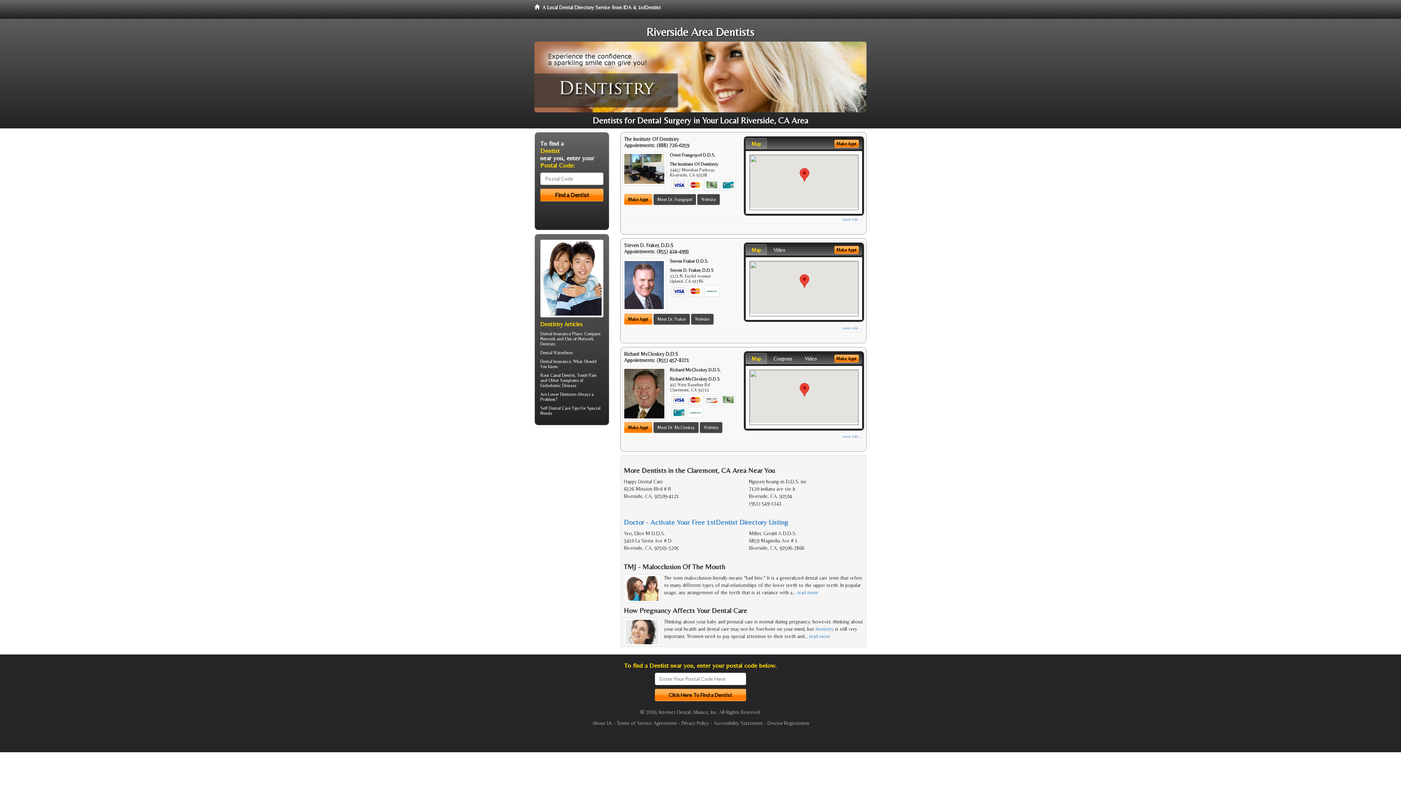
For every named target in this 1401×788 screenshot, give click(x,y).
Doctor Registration (788, 723)
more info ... (852, 219)
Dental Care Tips (564, 408)
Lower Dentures (562, 394)
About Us (602, 723)
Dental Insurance (555, 361)
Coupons (782, 359)
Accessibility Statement (738, 723)
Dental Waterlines (556, 352)
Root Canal (550, 375)
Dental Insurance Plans (561, 333)
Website (708, 199)
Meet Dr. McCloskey (676, 427)
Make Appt (638, 199)
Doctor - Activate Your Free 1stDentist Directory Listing (706, 522)
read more (807, 592)
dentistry (824, 629)
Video (779, 250)
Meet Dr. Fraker (671, 319)
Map (756, 144)
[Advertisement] (571, 487)
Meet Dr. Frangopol (674, 199)
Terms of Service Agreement (647, 723)
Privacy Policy (695, 723)
